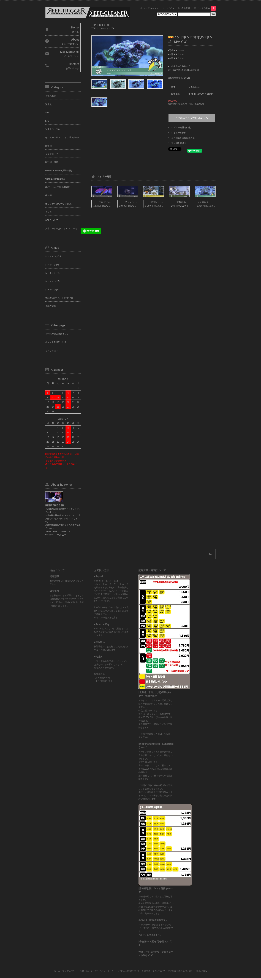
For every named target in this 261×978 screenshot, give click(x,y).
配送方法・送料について (153, 970)
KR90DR (185, 77)
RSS (197, 970)
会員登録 (185, 8)
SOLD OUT (105, 24)
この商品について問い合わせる (192, 118)
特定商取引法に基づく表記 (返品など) (186, 103)
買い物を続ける (178, 142)
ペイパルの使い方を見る (106, 617)
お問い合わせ (86, 970)
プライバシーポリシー (105, 970)
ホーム (57, 970)
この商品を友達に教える (183, 137)
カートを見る (205, 8)
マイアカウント (150, 8)
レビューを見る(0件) (181, 127)
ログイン (170, 8)
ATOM (204, 970)
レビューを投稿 (178, 132)
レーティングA (107, 28)
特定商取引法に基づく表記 (180, 970)
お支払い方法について (129, 970)
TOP (93, 24)
